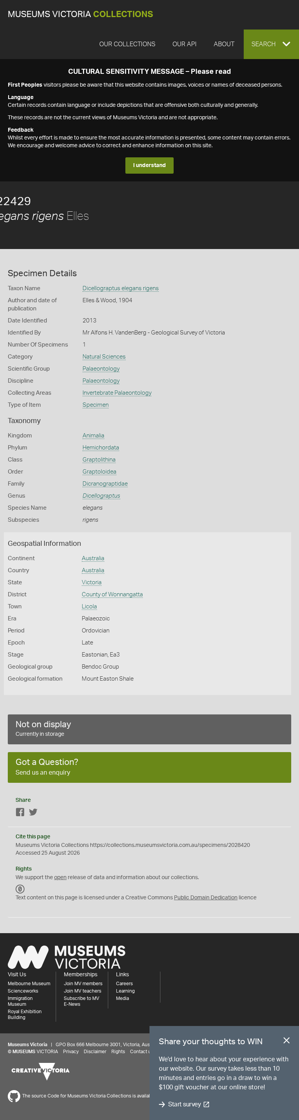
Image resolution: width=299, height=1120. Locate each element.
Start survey (184, 1104)
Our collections (127, 44)
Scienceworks (23, 991)
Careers (124, 983)
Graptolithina (99, 460)
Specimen (96, 405)
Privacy (71, 1051)
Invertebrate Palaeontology (117, 393)
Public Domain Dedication (205, 898)
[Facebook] (20, 814)
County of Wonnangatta (112, 594)
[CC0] (20, 889)
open (60, 877)
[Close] (286, 1042)
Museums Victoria (80, 14)
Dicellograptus (101, 496)
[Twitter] (33, 814)
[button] (271, 44)
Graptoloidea (99, 472)
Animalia (93, 436)
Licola (89, 607)
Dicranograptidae (105, 484)
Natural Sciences (104, 357)
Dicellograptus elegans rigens (121, 288)
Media (122, 998)
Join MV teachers (82, 991)
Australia (93, 558)
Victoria (92, 582)
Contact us (141, 1051)
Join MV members (83, 983)
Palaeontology (101, 369)
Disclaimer (95, 1051)
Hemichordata (101, 448)
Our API (184, 44)
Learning (125, 991)
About (224, 44)
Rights (118, 1051)
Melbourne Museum (29, 983)
